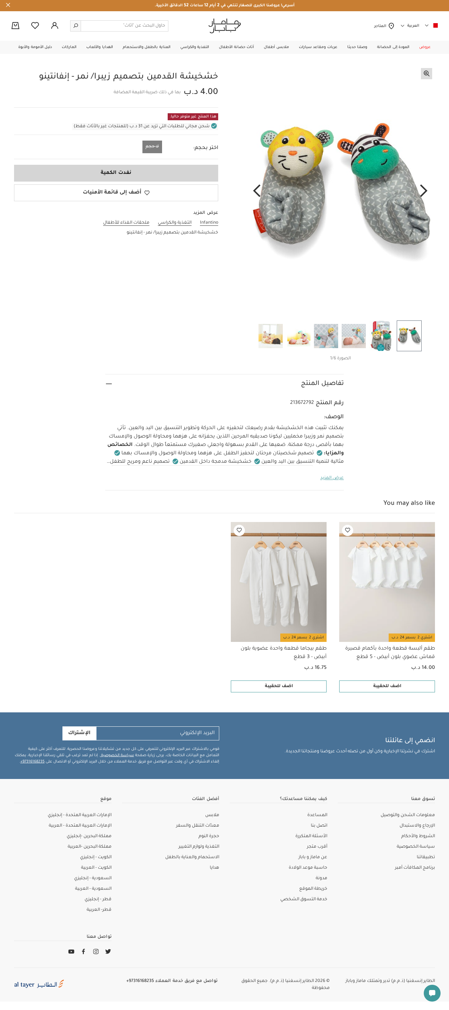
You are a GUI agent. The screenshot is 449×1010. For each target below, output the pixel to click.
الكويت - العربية (96, 868)
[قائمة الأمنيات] (347, 530)
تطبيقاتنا (426, 857)
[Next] (256, 191)
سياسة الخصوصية (117, 755)
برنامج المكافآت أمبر (415, 868)
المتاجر (381, 26)
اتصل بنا (319, 825)
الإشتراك (79, 733)
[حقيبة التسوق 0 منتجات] (15, 26)
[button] (425, 47)
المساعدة (317, 815)
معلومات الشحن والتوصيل (408, 815)
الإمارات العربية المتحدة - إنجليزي (80, 815)
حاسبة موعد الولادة (308, 868)
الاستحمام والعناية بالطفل (192, 857)
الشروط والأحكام (418, 836)
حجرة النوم (209, 836)
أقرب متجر (317, 847)
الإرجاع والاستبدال (417, 825)
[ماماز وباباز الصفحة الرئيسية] (224, 26)
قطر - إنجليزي (98, 899)
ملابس (212, 815)
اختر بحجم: (205, 148)
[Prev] (423, 191)
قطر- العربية (99, 910)
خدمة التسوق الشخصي (303, 899)
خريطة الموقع (313, 889)
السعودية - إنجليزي (93, 878)
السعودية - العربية (93, 889)
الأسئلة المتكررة (311, 836)
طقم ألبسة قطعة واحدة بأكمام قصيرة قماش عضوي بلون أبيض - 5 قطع (390, 653)
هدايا (214, 868)
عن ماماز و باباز (313, 857)
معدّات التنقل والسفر (197, 825)
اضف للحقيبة (387, 686)
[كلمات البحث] (76, 26)
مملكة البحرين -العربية (90, 847)
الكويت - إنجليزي (96, 857)
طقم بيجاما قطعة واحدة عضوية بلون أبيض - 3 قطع (284, 653)
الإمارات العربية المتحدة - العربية (80, 825)
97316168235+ (32, 762)
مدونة (321, 878)
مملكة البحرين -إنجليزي (89, 836)
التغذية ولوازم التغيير (199, 847)
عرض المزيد (332, 478)
